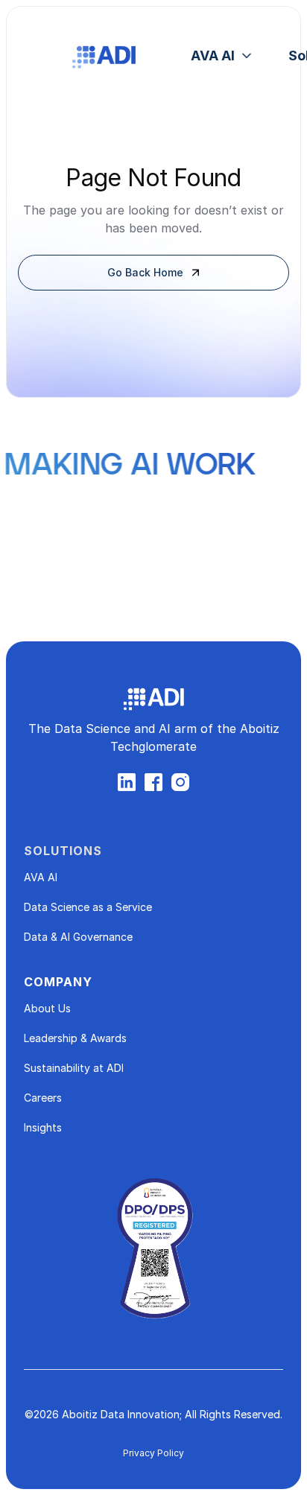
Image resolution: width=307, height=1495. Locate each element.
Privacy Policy (153, 1453)
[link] (223, 56)
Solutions (63, 850)
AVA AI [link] (213, 55)
